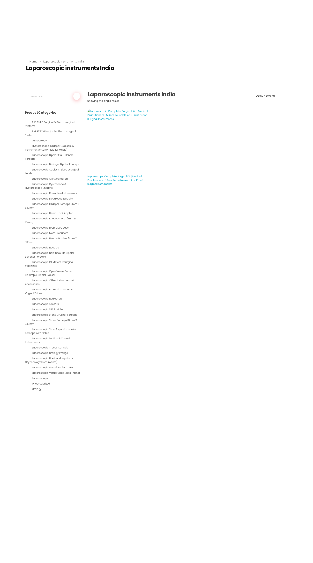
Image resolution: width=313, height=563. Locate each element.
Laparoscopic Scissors (45, 304)
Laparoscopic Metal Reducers (50, 233)
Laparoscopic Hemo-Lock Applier (52, 213)
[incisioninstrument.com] (78, 23)
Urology (36, 389)
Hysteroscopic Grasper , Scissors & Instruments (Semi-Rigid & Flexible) (49, 148)
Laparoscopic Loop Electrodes (50, 228)
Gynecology (39, 140)
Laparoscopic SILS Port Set (48, 309)
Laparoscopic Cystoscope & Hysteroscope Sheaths (45, 186)
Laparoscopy (40, 378)
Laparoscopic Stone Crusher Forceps (54, 315)
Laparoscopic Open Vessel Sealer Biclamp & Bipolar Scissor (49, 273)
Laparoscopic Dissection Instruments (54, 193)
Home (33, 61)
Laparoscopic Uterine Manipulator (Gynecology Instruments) (49, 360)
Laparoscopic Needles (45, 247)
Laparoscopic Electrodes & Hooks (52, 199)
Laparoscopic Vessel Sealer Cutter (53, 367)
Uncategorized (41, 384)
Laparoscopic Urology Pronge (50, 353)
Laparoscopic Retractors (47, 299)
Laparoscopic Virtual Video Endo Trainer (56, 373)
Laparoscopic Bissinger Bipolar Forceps (55, 164)
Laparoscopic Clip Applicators (50, 179)
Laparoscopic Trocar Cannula (50, 347)
